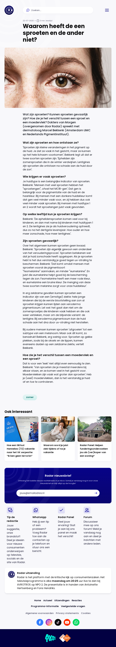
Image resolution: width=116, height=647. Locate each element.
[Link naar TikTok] (58, 622)
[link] (30, 397)
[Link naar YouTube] (67, 622)
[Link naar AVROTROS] (50, 638)
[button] (106, 10)
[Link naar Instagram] (49, 622)
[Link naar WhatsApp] (76, 622)
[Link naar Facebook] (39, 622)
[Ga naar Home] (9, 10)
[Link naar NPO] (65, 638)
